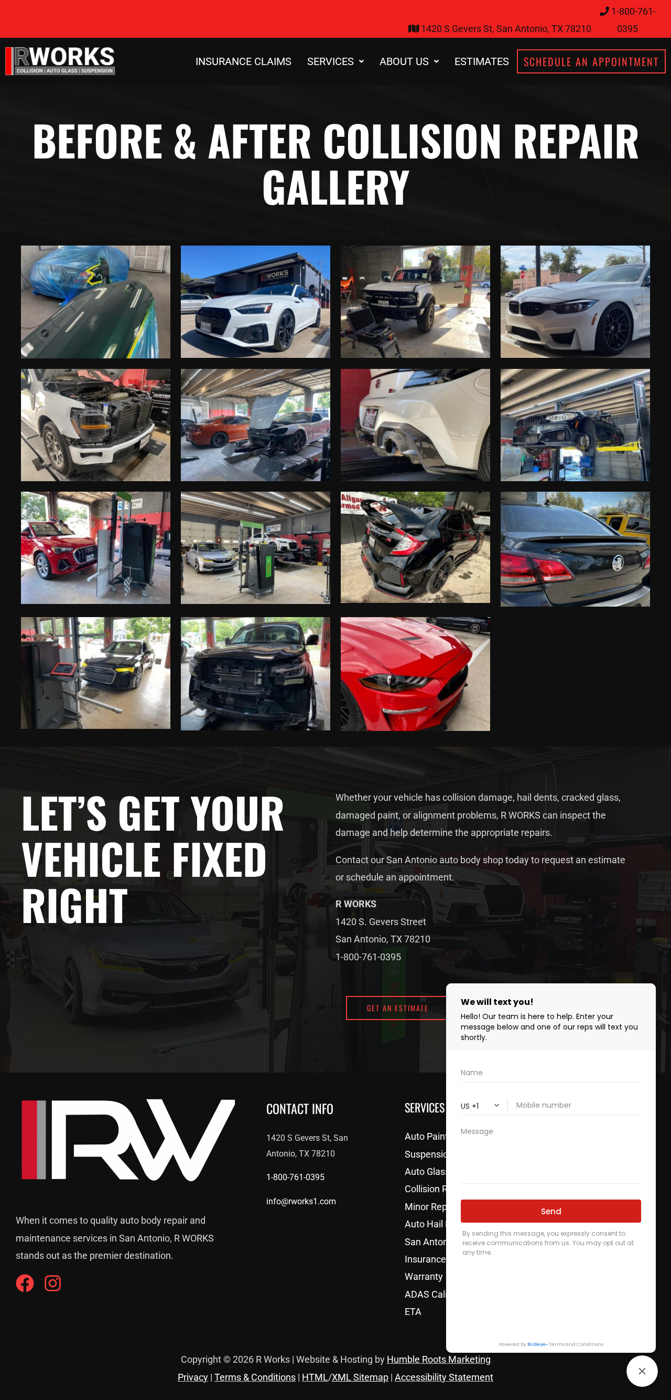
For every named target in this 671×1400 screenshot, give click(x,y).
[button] (335, 61)
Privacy (193, 1377)
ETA (413, 1311)
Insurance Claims (243, 61)
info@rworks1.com (301, 1201)
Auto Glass (427, 1171)
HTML (315, 1377)
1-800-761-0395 (295, 1177)
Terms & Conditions (255, 1377)
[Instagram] (53, 1283)
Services (330, 61)
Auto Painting (433, 1136)
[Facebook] (25, 1283)
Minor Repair (431, 1206)
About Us (404, 61)
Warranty (424, 1276)
